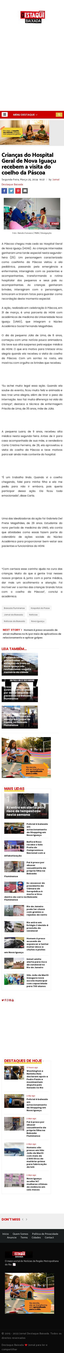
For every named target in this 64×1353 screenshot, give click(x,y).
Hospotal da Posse (40, 608)
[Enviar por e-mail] (25, 191)
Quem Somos (20, 1234)
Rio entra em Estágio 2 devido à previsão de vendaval (37, 926)
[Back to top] (56, 1345)
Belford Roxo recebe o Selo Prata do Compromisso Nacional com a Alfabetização (24, 848)
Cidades (36, 1237)
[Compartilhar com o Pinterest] (18, 191)
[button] (5, 114)
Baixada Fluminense (14, 608)
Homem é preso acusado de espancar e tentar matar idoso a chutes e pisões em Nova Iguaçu (26, 945)
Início (5, 1234)
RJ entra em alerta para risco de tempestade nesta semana (26, 811)
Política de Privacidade (45, 1234)
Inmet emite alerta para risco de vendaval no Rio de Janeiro (37, 963)
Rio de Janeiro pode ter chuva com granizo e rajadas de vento (37, 910)
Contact (49, 1237)
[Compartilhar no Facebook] (4, 191)
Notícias (33, 614)
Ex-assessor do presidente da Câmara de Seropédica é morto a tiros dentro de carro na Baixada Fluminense (24, 891)
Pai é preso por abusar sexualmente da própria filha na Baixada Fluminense (25, 869)
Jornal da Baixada (13, 614)
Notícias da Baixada (14, 621)
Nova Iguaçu (37, 621)
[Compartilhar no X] (11, 191)
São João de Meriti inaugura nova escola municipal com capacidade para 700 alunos (38, 981)
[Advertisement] (32, 77)
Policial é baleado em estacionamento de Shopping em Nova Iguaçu (37, 830)
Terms (24, 1237)
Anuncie (12, 1237)
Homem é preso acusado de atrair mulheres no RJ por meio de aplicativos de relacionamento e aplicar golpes (32, 633)
